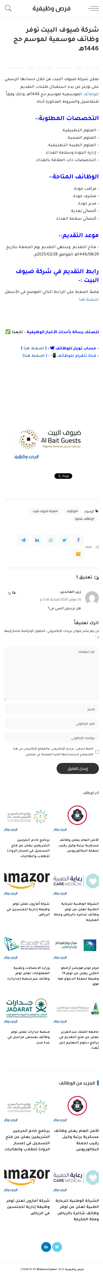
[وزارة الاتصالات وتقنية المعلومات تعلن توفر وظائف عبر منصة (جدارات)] (27, 946)
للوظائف (91, 95)
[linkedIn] (37, 540)
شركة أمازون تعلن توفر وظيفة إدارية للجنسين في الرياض (28, 910)
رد (9, 592)
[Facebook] (78, 540)
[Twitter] (64, 540)
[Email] (78, 553)
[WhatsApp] (50, 540)
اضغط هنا (89, 300)
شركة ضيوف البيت (44, 511)
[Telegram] (23, 540)
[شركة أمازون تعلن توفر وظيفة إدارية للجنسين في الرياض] (27, 882)
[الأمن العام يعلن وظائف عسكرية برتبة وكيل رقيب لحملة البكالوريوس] (76, 818)
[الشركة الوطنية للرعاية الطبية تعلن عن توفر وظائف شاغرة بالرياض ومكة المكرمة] (76, 882)
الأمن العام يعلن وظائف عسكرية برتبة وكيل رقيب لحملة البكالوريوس (79, 846)
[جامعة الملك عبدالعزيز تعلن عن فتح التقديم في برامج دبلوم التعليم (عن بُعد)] (76, 1010)
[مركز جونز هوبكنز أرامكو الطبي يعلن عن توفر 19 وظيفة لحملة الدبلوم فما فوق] (76, 946)
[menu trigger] (92, 8)
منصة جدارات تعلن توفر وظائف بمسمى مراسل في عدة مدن (28, 1038)
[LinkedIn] (46, 1247)
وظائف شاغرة (84, 518)
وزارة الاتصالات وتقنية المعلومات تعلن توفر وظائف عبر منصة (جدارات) (28, 974)
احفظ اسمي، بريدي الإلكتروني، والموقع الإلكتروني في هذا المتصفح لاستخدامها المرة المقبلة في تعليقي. (53, 751)
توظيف (71, 511)
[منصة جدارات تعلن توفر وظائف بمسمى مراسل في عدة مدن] (27, 1010)
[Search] (9, 8)
